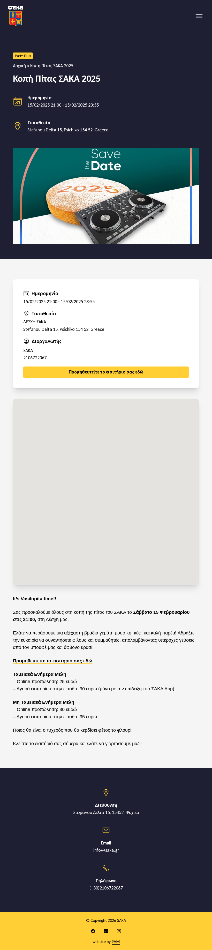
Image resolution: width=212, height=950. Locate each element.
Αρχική (19, 66)
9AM (116, 941)
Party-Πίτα (23, 56)
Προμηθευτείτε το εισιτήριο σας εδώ (52, 660)
